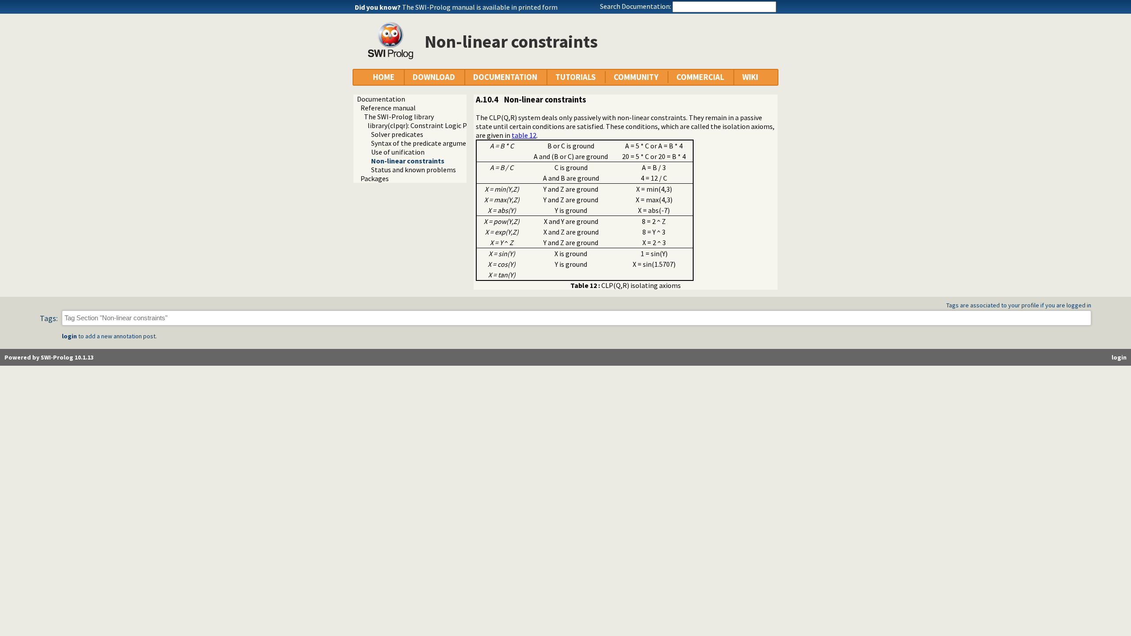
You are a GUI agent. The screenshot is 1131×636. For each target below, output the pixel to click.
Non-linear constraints (407, 160)
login (69, 336)
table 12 (524, 135)
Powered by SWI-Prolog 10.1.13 (49, 357)
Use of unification (398, 152)
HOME (384, 77)
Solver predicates (397, 134)
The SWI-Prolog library (399, 116)
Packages (375, 178)
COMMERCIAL (700, 77)
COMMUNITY (636, 77)
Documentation (381, 99)
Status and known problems (413, 169)
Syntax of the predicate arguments (423, 143)
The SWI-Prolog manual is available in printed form (480, 7)
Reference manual (388, 107)
